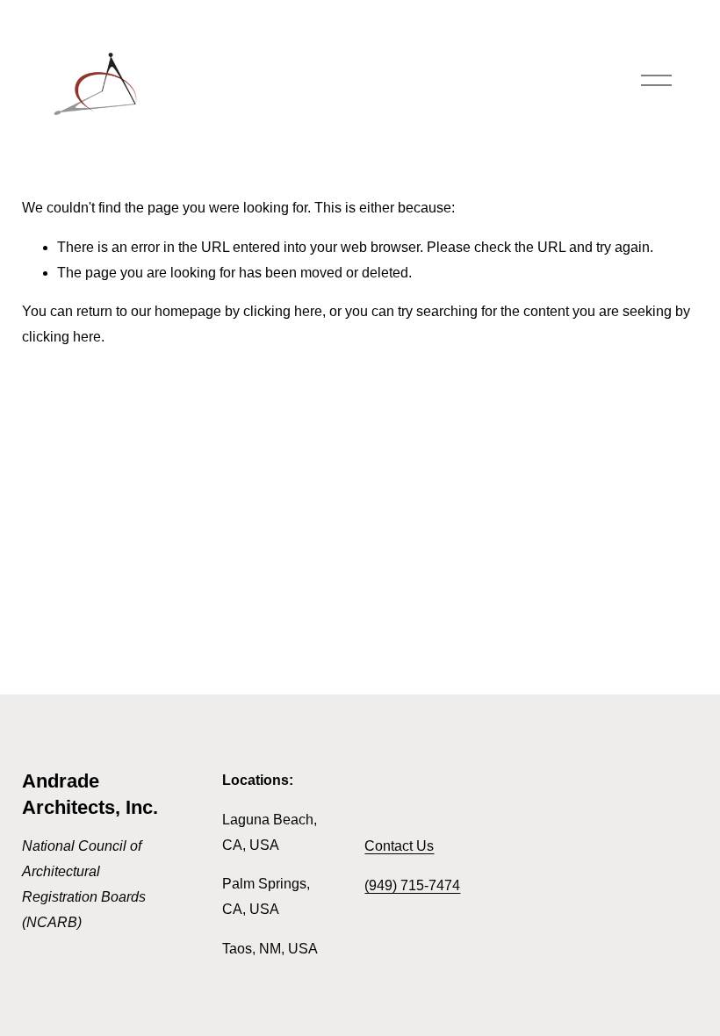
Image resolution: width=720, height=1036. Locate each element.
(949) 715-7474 (412, 885)
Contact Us (399, 845)
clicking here (282, 311)
